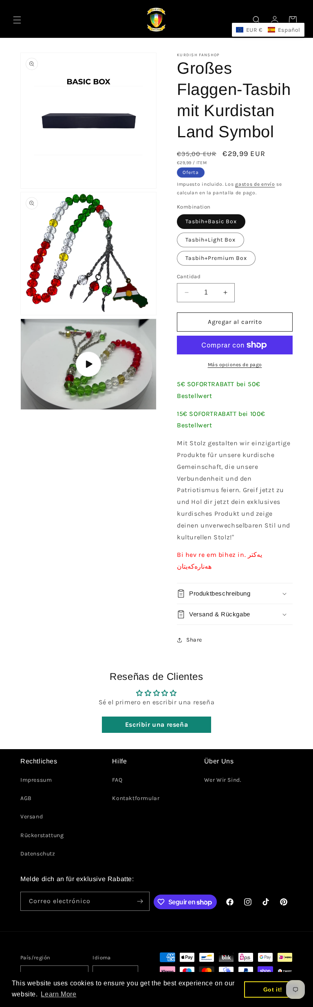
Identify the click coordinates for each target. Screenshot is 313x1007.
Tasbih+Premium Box (216, 258)
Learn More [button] (58, 994)
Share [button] (194, 639)
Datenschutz (37, 853)
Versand (31, 816)
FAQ (117, 779)
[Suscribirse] (140, 901)
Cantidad (189, 276)
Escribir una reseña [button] (156, 724)
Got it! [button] (272, 989)
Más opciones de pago (235, 364)
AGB (26, 798)
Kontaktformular (135, 798)
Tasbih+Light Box (210, 239)
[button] (17, 20)
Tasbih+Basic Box (211, 221)
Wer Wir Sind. (223, 779)
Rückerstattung (42, 835)
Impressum (36, 779)
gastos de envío (255, 184)
